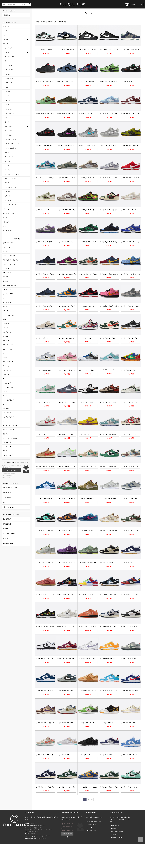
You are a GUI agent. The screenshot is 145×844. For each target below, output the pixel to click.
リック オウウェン (10, 187)
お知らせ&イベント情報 (10, 487)
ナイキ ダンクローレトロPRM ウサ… (111, 530)
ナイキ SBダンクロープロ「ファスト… (112, 594)
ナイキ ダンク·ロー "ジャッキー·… (131, 242)
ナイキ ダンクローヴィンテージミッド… (48, 787)
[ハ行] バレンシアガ (9, 387)
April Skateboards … (109, 370)
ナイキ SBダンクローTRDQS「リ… (89, 691)
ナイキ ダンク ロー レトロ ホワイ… (132, 114)
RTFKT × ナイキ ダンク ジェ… (46, 146)
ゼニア (5, 353)
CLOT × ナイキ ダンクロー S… (45, 466)
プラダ (7, 165)
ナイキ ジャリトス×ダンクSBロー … (90, 466)
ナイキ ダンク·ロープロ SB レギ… (67, 338)
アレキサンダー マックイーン (14, 144)
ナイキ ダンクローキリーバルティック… (112, 691)
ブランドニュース (8, 507)
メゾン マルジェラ (10, 178)
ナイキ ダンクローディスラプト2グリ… (91, 723)
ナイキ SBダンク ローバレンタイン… (132, 210)
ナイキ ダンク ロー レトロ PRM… (67, 178)
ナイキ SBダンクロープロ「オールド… (69, 723)
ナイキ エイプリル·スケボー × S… (110, 434)
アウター (5, 35)
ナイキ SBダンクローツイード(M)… (68, 242)
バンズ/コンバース (10, 148)
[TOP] (140, 839)
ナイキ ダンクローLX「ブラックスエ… (111, 562)
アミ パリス (6, 247)
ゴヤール (5, 311)
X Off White (9, 65)
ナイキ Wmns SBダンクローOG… (89, 659)
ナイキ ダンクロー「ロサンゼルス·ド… (133, 562)
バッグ (5, 218)
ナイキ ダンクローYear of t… (109, 723)
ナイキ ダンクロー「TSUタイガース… (132, 594)
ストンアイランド (8, 345)
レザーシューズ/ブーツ (10, 209)
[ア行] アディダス (8, 243)
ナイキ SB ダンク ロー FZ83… (109, 81)
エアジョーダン (9, 57)
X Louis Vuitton (10, 70)
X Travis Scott (10, 83)
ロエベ (5, 451)
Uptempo (9, 109)
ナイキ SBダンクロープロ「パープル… (48, 242)
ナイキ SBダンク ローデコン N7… (131, 402)
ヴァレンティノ (9, 157)
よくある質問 (7, 492)
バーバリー (8, 170)
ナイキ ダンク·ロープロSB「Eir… (110, 338)
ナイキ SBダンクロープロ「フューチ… (69, 691)
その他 (5, 226)
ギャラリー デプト (8, 294)
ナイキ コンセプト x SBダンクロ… (89, 627)
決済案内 (5, 529)
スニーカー (6, 44)
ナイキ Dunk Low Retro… (45, 49)
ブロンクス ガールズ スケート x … (131, 81)
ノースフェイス (7, 383)
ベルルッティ (7, 413)
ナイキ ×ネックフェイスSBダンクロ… (68, 594)
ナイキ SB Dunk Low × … (88, 530)
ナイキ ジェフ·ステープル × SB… (67, 402)
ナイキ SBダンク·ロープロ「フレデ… (132, 434)
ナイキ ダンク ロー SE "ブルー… (110, 114)
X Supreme (9, 78)
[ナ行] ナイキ (7, 374)
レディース (6, 26)
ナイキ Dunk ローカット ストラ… (89, 49)
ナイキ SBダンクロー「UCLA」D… (89, 787)
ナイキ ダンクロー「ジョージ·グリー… (133, 530)
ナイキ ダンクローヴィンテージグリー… (69, 787)
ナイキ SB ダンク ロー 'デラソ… (88, 210)
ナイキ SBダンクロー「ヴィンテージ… (112, 787)
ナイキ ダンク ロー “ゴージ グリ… (110, 210)
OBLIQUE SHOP (72, 4)
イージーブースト (10, 48)
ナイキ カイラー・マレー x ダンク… (47, 210)
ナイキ (7, 61)
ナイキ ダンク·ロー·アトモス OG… (131, 498)
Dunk (7, 87)
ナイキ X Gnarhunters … (88, 755)
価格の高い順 (62, 22)
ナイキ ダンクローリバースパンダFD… (48, 659)
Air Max (8, 91)
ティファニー (7, 366)
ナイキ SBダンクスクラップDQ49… (47, 755)
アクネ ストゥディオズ (10, 256)
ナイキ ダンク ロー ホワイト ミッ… (89, 114)
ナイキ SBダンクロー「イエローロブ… (90, 434)
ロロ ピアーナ (7, 447)
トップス (5, 31)
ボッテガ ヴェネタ (8, 417)
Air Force (8, 96)
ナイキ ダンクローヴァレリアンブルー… (48, 691)
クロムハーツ (7, 302)
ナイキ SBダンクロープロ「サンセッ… (69, 306)
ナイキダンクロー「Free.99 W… (130, 370)
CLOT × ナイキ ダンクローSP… (88, 370)
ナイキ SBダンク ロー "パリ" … (88, 338)
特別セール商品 (7, 231)
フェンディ (8, 200)
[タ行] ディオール (8, 362)
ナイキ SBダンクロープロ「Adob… (47, 594)
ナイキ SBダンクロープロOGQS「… (68, 562)
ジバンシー (8, 161)
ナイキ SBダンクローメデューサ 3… (47, 402)
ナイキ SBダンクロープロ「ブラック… (133, 338)
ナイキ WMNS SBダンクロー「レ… (110, 659)
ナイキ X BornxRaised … (45, 498)
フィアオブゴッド (10, 139)
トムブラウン (7, 370)
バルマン (7, 191)
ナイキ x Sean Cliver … (45, 370)
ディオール (8, 126)
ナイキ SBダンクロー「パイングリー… (90, 242)
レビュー (5, 502)
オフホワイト (7, 281)
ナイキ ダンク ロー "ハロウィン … (131, 146)
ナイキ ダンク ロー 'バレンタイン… (132, 178)
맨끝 (92, 799)
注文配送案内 (7, 524)
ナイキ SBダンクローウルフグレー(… (68, 434)
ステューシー (7, 340)
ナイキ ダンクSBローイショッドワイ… (112, 755)
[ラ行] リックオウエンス (10, 438)
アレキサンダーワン (9, 264)
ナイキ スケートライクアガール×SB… (68, 659)
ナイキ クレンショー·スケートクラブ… (133, 466)
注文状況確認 (7, 519)
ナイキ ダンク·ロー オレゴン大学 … (68, 466)
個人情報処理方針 (8, 543)
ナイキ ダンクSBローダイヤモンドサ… (48, 530)
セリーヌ (7, 196)
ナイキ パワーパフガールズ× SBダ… (132, 274)
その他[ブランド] (8, 455)
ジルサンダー (7, 323)
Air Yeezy (8, 100)
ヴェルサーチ (7, 268)
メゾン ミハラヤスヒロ (12, 174)
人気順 (37, 22)
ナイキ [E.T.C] (10, 113)
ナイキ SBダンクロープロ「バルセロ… (112, 274)
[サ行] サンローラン (9, 315)
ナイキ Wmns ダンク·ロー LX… (66, 370)
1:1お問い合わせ (8, 497)
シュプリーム (7, 332)
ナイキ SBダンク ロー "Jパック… (89, 306)
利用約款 (5, 538)
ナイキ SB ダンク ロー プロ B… (66, 114)
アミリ (7, 183)
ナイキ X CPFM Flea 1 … (88, 498)
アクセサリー (7, 222)
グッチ (7, 118)
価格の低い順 (52, 22)
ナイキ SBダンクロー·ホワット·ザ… (68, 498)
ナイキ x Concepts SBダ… (109, 498)
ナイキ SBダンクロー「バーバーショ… (69, 755)
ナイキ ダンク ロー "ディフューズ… (68, 210)
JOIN (140, 4)
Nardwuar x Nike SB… (88, 81)
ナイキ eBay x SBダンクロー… (88, 594)
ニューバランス (9, 131)
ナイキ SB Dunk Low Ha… (67, 49)
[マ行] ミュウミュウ (9, 421)
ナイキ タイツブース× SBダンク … (89, 402)
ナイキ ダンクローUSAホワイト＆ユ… (132, 691)
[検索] (29, 4)
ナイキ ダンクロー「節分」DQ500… (47, 723)
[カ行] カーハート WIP (9, 285)
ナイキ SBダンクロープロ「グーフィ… (69, 530)
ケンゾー (5, 306)
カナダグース (7, 289)
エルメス (7, 152)
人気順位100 (6, 15)
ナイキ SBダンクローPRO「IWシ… (131, 787)
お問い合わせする (11, 470)
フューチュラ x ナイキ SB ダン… (46, 178)
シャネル (5, 336)
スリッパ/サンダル (8, 213)
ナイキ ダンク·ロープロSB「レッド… (68, 274)
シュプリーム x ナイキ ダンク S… (46, 81)
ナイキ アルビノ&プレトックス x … (47, 338)
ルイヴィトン (9, 122)
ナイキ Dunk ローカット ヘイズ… (131, 49)
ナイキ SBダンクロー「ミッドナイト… (48, 274)
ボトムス (5, 39)
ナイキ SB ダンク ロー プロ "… (45, 114)
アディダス (8, 135)
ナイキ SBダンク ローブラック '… (110, 242)
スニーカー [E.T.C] (10, 205)
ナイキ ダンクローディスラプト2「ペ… (69, 627)
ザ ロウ (5, 319)
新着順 (43, 22)
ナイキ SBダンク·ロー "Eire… (88, 274)
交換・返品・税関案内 (9, 534)
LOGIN (133, 4)
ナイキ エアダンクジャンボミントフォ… (48, 562)
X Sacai (8, 74)
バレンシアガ (9, 52)
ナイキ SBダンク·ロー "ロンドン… (131, 306)
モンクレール (7, 434)
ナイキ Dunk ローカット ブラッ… (110, 49)
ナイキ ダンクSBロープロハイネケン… (112, 466)
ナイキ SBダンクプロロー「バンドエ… (133, 659)
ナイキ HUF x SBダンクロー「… (109, 627)
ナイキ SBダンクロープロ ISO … (46, 306)
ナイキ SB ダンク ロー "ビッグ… (88, 178)
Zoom (8, 104)
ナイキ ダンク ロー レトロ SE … (109, 178)
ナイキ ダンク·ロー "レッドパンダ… (111, 402)
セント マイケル (8, 349)
